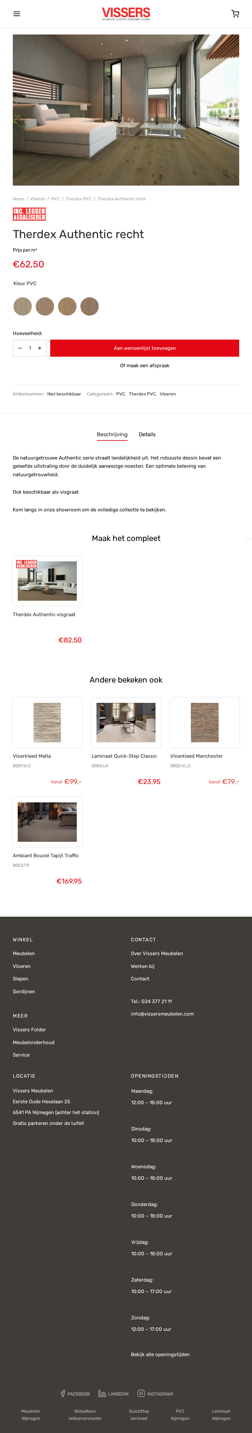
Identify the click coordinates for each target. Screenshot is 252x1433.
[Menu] (17, 14)
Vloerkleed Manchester (196, 756)
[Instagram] (155, 1393)
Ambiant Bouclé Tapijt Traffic (46, 856)
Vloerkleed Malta (32, 756)
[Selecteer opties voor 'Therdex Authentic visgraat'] (36, 590)
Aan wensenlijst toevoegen (145, 348)
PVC (55, 198)
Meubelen (24, 953)
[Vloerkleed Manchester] (204, 722)
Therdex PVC (79, 198)
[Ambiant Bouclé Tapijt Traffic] (47, 822)
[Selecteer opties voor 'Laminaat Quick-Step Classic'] (115, 731)
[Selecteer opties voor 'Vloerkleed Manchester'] (193, 731)
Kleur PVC (24, 283)
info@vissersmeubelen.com (162, 1014)
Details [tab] (147, 434)
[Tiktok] (186, 1393)
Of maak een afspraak (145, 366)
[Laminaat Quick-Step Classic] (126, 722)
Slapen (20, 979)
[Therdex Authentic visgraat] (47, 581)
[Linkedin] (113, 1393)
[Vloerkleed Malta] (47, 722)
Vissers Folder (29, 1030)
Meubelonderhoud (33, 1042)
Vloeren (37, 198)
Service (21, 1055)
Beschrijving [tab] (112, 434)
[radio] (22, 306)
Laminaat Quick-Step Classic (124, 756)
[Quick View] (58, 590)
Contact (140, 979)
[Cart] (235, 14)
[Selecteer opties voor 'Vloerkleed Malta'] (36, 731)
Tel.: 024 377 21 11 (151, 1001)
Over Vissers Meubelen (157, 953)
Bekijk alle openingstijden (160, 1354)
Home (18, 198)
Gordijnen (24, 992)
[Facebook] (75, 1393)
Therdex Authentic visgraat (44, 614)
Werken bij (143, 966)
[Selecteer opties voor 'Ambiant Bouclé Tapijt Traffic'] (36, 831)
